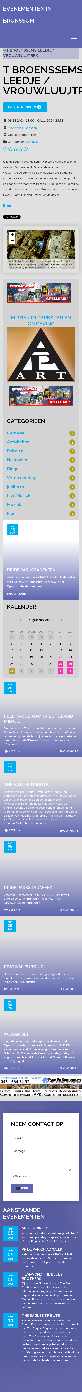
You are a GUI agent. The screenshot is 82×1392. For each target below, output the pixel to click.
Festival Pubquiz (23, 966)
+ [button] (12, 234)
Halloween (17, 459)
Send (24, 1188)
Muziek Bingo (34, 1228)
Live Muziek (18, 495)
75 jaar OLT (16, 1034)
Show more (16, 593)
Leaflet (11, 260)
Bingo (13, 468)
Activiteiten (18, 441)
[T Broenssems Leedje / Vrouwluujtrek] (41, 245)
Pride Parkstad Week (31, 569)
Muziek (14, 504)
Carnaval (32, 142)
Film (11, 513)
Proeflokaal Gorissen (22, 128)
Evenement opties (22, 107)
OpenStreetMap (41, 267)
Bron (7, 205)
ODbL (59, 267)
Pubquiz (15, 450)
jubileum (15, 486)
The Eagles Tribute (26, 784)
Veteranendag (21, 477)
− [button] (12, 240)
